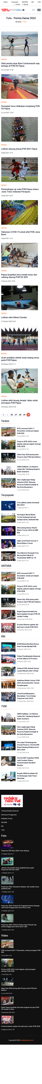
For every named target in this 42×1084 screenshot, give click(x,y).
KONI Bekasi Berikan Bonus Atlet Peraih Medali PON (28, 645)
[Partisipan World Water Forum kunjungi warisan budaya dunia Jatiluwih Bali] (8, 518)
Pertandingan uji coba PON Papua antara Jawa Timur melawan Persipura (20, 190)
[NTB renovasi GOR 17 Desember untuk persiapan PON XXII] (8, 431)
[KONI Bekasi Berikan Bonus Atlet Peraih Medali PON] (8, 647)
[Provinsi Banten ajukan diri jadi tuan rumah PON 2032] (8, 628)
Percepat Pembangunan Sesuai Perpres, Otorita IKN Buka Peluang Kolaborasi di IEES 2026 (28, 746)
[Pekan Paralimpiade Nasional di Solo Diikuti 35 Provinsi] (8, 659)
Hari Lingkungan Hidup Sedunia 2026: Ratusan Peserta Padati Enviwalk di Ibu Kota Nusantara (27, 483)
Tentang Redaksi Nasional (9, 811)
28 (20, 415)
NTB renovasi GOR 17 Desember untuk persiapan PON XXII (28, 430)
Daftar (18, 4)
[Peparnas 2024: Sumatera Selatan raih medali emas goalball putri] (7, 880)
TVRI (39, 2)
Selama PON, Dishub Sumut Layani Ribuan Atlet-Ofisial (28, 669)
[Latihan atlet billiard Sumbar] (19, 298)
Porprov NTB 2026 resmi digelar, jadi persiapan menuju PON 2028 (29, 443)
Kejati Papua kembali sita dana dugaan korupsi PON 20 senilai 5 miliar (28, 613)
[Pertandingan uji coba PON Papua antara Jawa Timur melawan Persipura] (19, 169)
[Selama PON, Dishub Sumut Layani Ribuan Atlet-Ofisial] (8, 671)
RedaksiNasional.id (26, 1040)
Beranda (18, 22)
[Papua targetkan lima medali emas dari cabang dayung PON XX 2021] (19, 255)
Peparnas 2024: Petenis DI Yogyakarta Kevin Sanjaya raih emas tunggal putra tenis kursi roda (20, 906)
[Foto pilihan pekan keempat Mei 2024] (8, 506)
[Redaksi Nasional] (13, 10)
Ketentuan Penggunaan (9, 815)
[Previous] (7, 414)
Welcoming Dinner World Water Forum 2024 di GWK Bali (27, 530)
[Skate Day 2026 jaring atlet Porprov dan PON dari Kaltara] (8, 457)
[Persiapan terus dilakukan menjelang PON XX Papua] (19, 86)
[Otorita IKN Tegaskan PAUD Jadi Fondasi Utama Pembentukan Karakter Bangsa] (8, 761)
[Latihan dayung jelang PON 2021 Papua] (19, 129)
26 (12, 415)
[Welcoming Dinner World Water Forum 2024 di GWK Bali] (8, 531)
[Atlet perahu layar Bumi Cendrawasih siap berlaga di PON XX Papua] (19, 44)
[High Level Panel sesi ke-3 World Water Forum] (8, 544)
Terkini (5, 2)
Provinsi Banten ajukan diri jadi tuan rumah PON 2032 (27, 626)
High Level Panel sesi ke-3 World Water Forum (27, 542)
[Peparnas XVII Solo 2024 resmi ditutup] (7, 844)
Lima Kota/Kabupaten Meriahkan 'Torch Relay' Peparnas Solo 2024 (26, 696)
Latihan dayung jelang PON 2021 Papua (19, 149)
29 (24, 415)
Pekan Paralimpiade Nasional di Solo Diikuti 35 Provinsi (28, 657)
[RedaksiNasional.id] (12, 802)
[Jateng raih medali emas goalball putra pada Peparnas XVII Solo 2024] (7, 861)
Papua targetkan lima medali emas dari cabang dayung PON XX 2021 (19, 275)
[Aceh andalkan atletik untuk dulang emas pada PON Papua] (19, 338)
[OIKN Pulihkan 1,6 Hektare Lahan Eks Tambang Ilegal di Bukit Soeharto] (8, 470)
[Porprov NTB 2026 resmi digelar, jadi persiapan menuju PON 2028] (8, 444)
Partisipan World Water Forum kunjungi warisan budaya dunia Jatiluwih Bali (27, 517)
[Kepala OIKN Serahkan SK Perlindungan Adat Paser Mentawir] (8, 776)
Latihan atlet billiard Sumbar (14, 317)
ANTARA (25, 2)
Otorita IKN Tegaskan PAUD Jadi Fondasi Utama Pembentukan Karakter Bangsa (28, 761)
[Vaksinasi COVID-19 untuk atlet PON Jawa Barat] (19, 212)
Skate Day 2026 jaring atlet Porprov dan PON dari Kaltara (28, 455)
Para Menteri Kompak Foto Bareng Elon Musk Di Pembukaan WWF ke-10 (28, 555)
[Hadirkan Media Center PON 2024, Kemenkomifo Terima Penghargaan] (8, 683)
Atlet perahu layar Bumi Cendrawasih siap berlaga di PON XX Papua (20, 64)
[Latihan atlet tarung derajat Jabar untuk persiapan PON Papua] (19, 381)
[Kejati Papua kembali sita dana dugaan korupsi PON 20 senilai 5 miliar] (8, 614)
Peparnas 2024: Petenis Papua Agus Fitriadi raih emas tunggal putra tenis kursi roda (18, 926)
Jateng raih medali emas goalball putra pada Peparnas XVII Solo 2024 (17, 869)
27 (16, 415)
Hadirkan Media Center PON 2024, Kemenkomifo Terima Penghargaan (28, 682)
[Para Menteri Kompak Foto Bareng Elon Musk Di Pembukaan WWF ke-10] (8, 556)
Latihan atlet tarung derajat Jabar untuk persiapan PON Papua (19, 401)
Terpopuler (14, 2)
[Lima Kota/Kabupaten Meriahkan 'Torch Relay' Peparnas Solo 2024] (8, 697)
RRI (33, 2)
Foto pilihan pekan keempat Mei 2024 (28, 504)
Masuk (26, 4)
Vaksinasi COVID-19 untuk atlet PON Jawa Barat (20, 233)
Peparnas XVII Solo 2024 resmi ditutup (15, 851)
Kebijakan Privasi (6, 818)
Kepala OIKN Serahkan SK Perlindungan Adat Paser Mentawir (27, 775)
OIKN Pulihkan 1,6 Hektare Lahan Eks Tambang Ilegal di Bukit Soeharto (28, 469)
